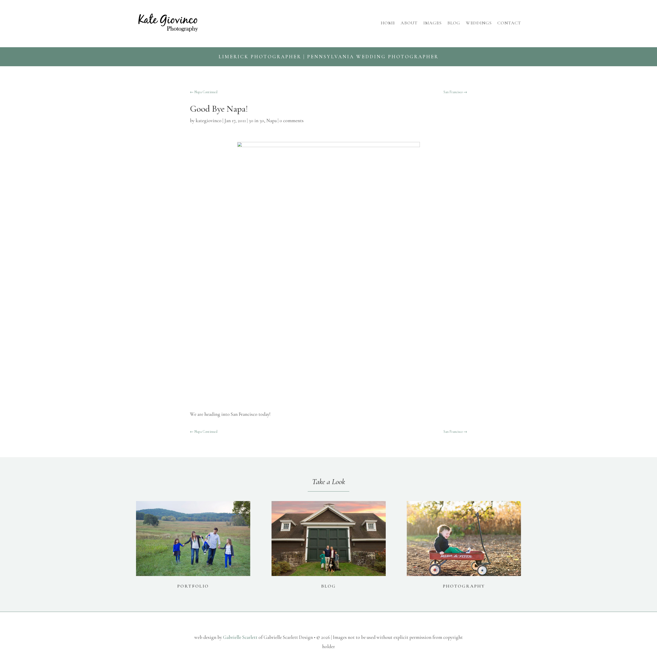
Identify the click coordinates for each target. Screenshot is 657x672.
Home (388, 23)
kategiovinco (208, 120)
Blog (453, 23)
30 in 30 (256, 120)
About (409, 23)
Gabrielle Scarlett (240, 637)
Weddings (479, 23)
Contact (509, 23)
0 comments (291, 120)
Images (432, 23)
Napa (271, 120)
